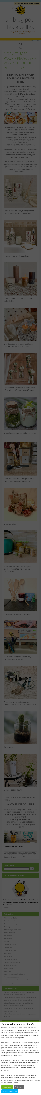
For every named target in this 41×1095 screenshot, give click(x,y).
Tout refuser (19, 1087)
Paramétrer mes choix (10, 1091)
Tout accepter (7, 1087)
